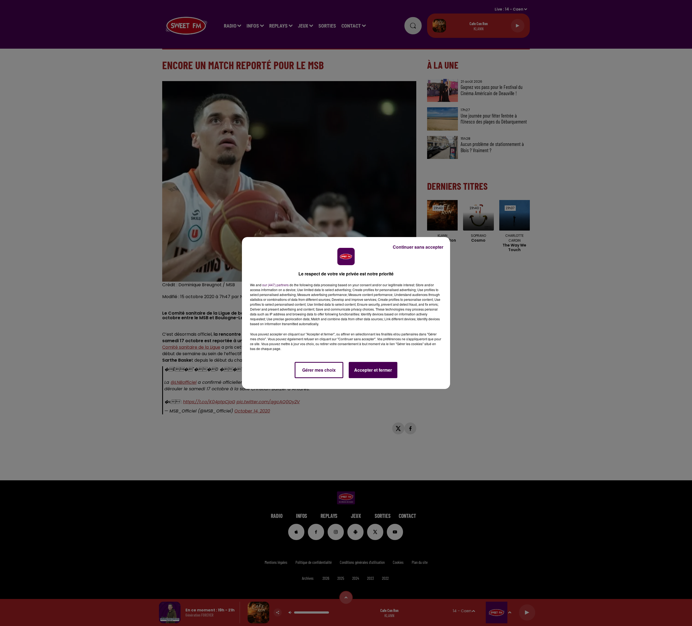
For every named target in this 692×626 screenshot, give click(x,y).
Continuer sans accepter (418, 247)
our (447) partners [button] (275, 284)
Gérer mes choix (319, 370)
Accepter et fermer (373, 370)
